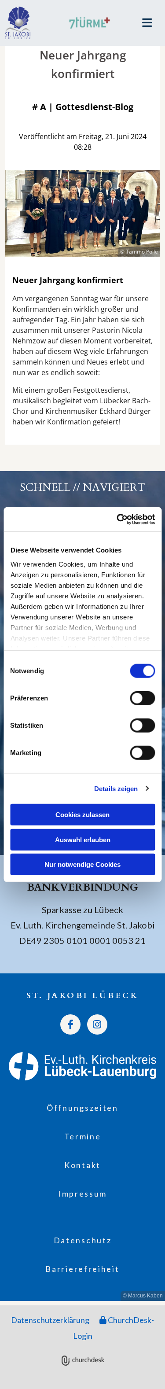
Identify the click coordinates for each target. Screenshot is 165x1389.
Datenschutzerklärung (50, 1320)
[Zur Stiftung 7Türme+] (89, 22)
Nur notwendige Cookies (82, 864)
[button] (141, 23)
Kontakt (82, 1165)
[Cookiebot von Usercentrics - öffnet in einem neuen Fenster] (117, 519)
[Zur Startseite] (27, 23)
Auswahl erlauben (82, 839)
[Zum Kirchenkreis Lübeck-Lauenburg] (82, 1066)
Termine (82, 1136)
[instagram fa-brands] (97, 1024)
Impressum (82, 1193)
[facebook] (70, 1024)
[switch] (142, 698)
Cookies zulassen (82, 814)
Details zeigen (116, 788)
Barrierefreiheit (82, 1269)
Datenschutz (83, 1240)
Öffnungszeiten (82, 1108)
